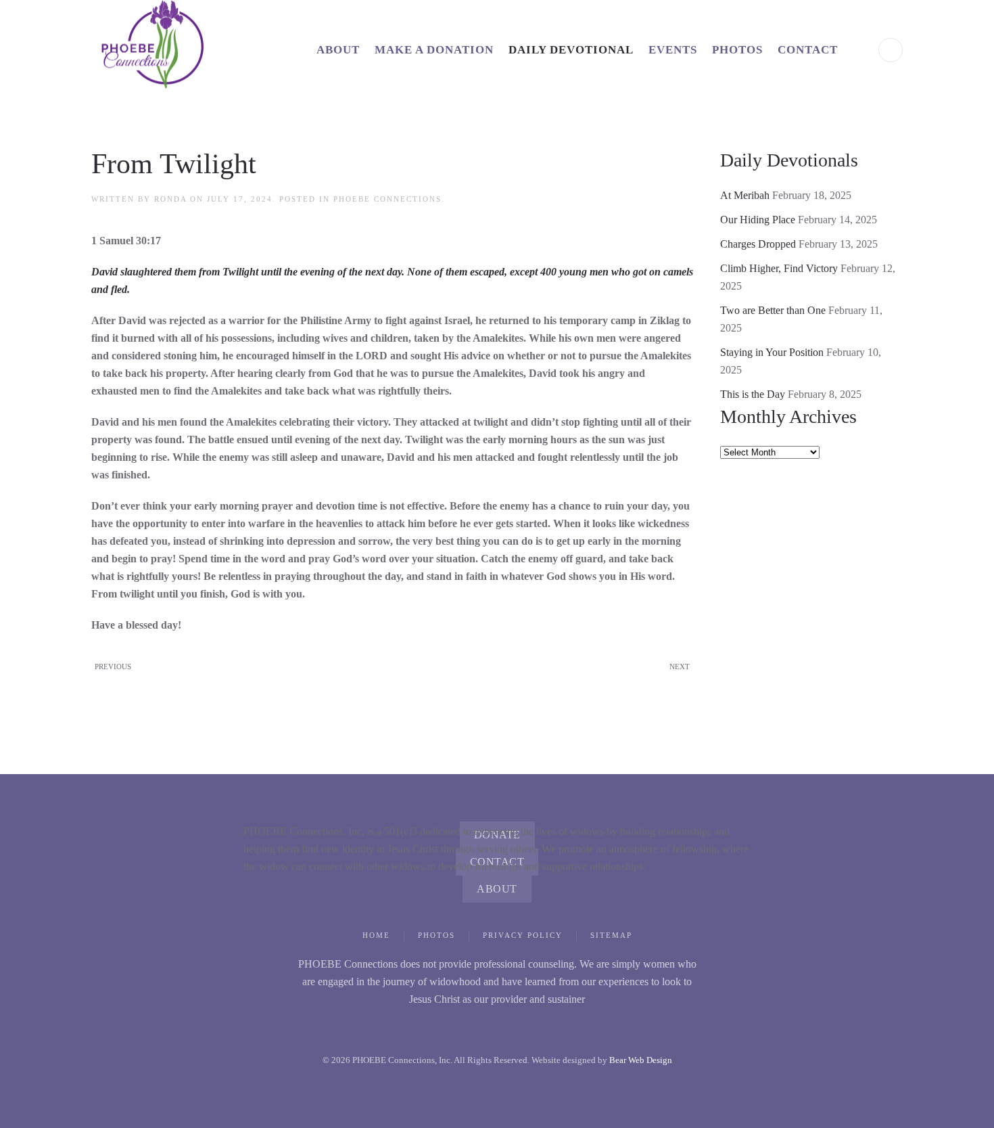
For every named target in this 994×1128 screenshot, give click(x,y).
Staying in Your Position (772, 352)
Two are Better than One (773, 310)
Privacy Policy (523, 935)
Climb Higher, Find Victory (779, 268)
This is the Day (752, 394)
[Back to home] (165, 49)
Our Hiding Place (757, 219)
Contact (808, 49)
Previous (113, 666)
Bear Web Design (640, 1060)
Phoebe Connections (387, 199)
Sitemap (611, 935)
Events (672, 49)
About (338, 49)
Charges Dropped (758, 244)
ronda (170, 199)
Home (376, 935)
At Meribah (745, 195)
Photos (737, 49)
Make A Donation (434, 49)
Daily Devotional (571, 49)
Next (679, 666)
